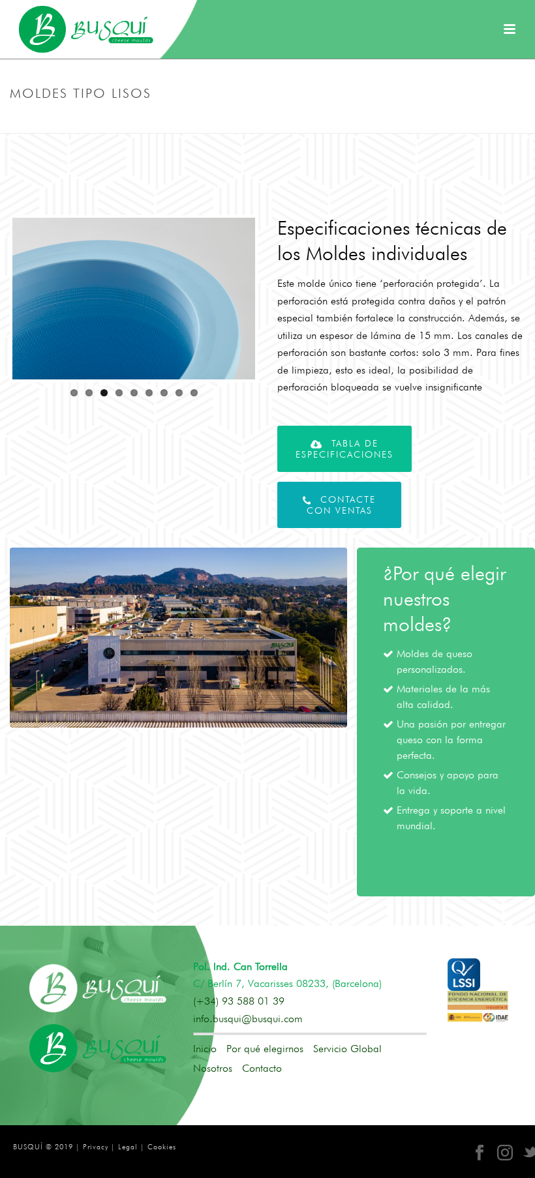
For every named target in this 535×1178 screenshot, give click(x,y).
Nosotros (212, 1068)
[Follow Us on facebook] (479, 1153)
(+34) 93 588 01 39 (238, 1001)
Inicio (205, 1049)
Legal (128, 1146)
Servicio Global (347, 1049)
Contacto (262, 1068)
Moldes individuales (397, 121)
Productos (327, 121)
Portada (280, 121)
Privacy (95, 1146)
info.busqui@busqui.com (248, 1018)
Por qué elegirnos (264, 1049)
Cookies (161, 1146)
